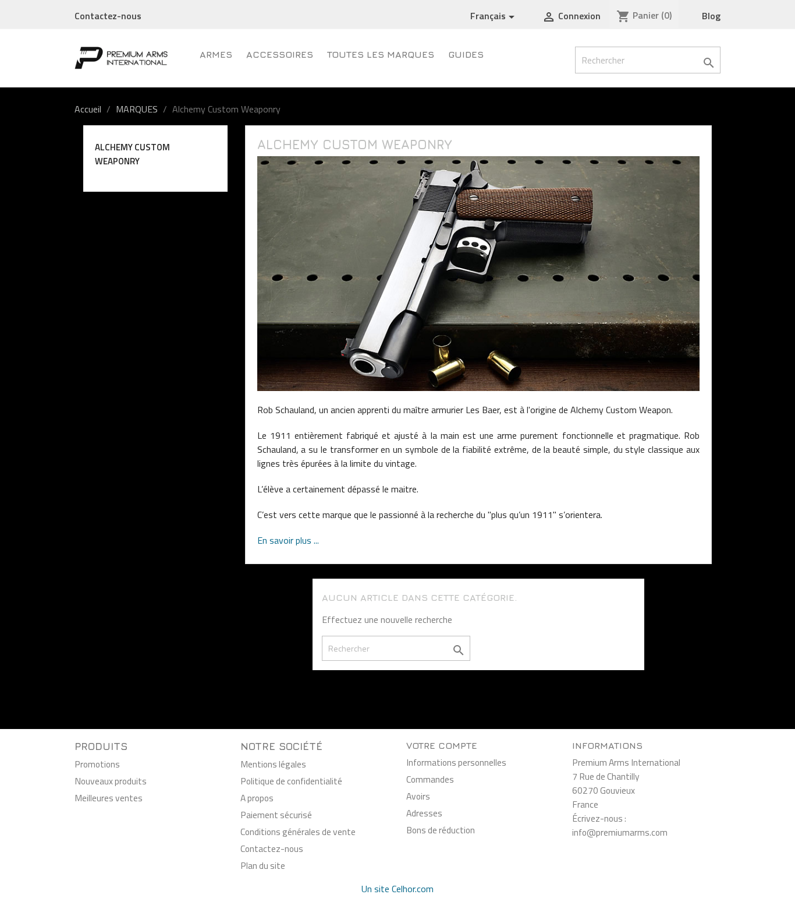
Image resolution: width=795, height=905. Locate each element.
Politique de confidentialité (291, 781)
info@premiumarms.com (620, 832)
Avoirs (418, 796)
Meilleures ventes (108, 798)
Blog (711, 16)
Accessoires (279, 54)
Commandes (430, 779)
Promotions (97, 764)
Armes (216, 54)
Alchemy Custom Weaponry (132, 154)
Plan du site (262, 865)
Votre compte (441, 745)
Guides (466, 54)
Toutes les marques (380, 54)
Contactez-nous (107, 16)
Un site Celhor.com (397, 889)
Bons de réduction (440, 830)
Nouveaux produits (110, 781)
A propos (257, 798)
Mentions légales (273, 764)
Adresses (424, 813)
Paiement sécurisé (276, 815)
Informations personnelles (456, 762)
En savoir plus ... (288, 540)
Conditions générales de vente (298, 832)
